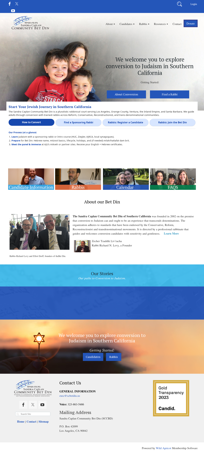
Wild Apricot (163, 448)
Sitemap (44, 421)
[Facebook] (9, 4)
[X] (17, 4)
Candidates (93, 357)
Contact (31, 421)
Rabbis (113, 357)
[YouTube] (13, 10)
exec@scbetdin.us (69, 396)
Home (20, 421)
